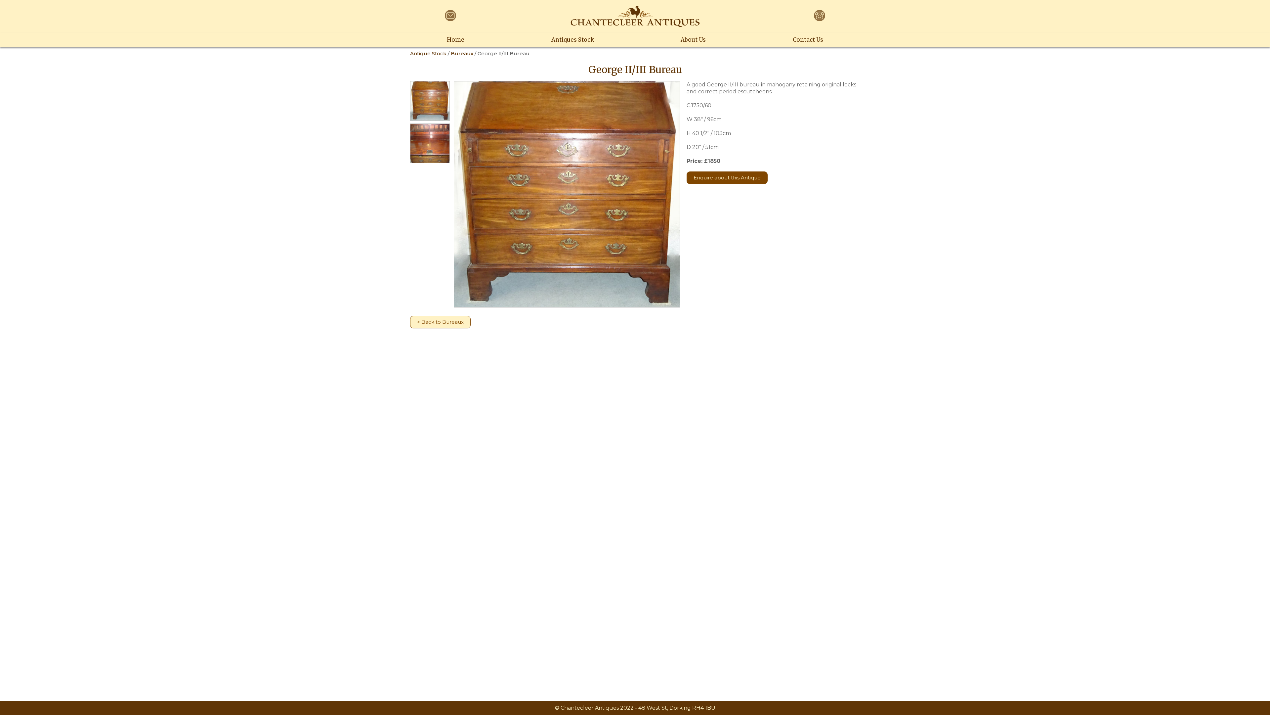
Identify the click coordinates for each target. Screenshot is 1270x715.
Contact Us (808, 39)
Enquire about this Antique (727, 177)
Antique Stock (428, 53)
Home (455, 39)
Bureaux (462, 53)
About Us (693, 39)
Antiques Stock (572, 39)
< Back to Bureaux (440, 322)
